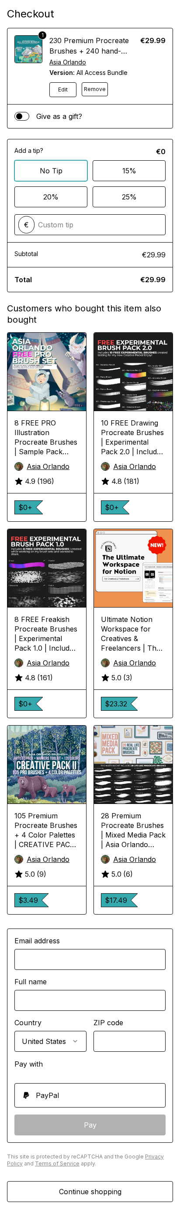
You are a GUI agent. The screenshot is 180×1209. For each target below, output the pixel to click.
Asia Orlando (67, 62)
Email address (37, 940)
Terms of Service (57, 1163)
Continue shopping (90, 1191)
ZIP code (108, 1022)
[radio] (90, 1095)
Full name (30, 981)
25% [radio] (129, 196)
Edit (63, 89)
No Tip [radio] (51, 170)
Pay (90, 1125)
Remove (95, 89)
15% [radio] (129, 170)
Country (28, 1022)
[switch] (21, 116)
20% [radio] (51, 196)
